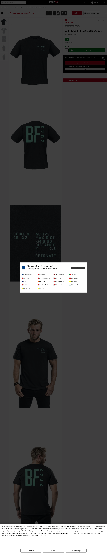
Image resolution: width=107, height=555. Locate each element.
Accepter (31, 550)
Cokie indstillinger (6, 535)
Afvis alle (53, 550)
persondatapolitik (18, 535)
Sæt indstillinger (76, 551)
